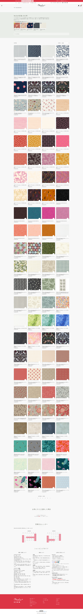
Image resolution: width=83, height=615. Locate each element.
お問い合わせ (59, 2)
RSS (43, 601)
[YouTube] (67, 2)
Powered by (37, 611)
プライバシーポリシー (32, 604)
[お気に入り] (79, 6)
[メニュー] (1, 5)
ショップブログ (45, 598)
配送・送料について (32, 598)
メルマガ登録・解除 (54, 2)
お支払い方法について (32, 601)
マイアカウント (58, 598)
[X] (62, 2)
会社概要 (31, 605)
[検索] (33, 1)
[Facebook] (65, 2)
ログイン (57, 601)
